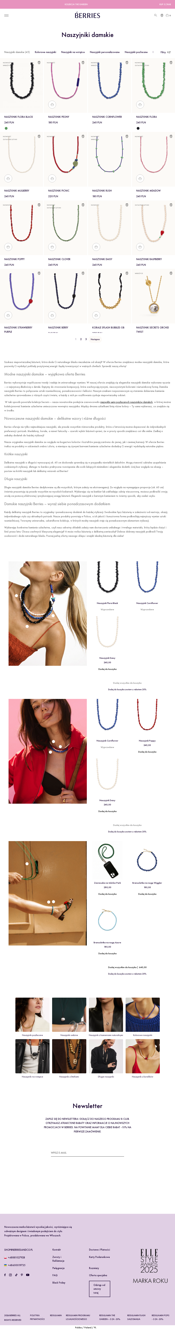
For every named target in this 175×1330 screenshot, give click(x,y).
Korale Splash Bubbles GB (108, 327)
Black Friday (58, 1282)
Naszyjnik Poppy (14, 259)
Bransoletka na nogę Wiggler (147, 882)
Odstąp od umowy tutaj (99, 1288)
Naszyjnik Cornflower (107, 117)
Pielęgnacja (58, 1268)
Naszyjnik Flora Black (18, 117)
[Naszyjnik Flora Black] (138, 128)
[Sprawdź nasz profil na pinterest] (21, 1275)
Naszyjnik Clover (59, 259)
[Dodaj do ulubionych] (39, 63)
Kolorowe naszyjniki (45, 52)
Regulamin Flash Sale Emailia (136, 1317)
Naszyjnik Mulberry (16, 190)
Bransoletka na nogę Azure (107, 942)
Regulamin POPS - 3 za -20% (160, 1317)
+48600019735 (16, 1265)
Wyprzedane (107, 609)
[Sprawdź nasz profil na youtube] (28, 1275)
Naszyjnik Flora (146, 117)
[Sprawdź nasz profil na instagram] (10, 1275)
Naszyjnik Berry (58, 327)
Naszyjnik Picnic (58, 190)
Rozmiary (94, 1268)
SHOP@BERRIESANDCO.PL (18, 1250)
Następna (95, 339)
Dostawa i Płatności (99, 1249)
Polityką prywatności (81, 1189)
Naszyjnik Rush (102, 190)
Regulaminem (61, 1189)
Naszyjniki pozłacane (136, 52)
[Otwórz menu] (6, 16)
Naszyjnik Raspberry (149, 259)
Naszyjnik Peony (58, 117)
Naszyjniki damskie (17, 52)
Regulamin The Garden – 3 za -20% (109, 1317)
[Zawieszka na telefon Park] (107, 860)
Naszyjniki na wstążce (73, 52)
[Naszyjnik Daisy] (107, 635)
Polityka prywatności (37, 1317)
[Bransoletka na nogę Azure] (107, 920)
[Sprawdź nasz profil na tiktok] (16, 1275)
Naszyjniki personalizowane (105, 52)
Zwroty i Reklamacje (58, 1259)
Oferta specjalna (98, 1275)
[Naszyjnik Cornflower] (147, 580)
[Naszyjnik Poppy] (147, 718)
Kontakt (56, 1249)
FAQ (54, 1275)
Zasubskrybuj (115, 1152)
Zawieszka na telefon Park (107, 882)
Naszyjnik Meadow (148, 190)
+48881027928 (16, 1257)
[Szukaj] (155, 15)
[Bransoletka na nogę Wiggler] (147, 860)
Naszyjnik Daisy (102, 259)
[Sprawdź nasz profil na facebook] (5, 1275)
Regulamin (56, 1315)
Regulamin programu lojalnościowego (78, 1317)
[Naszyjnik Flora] (6, 128)
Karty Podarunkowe (99, 1257)
